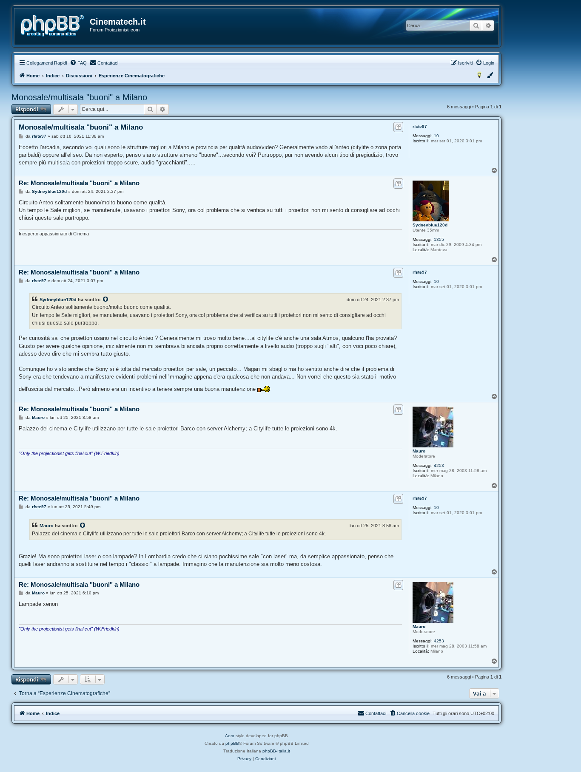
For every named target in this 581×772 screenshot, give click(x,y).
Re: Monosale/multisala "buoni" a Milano (79, 183)
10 (436, 135)
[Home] (52, 26)
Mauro (419, 451)
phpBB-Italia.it (276, 751)
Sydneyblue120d (430, 225)
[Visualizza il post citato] (106, 299)
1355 (439, 239)
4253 (439, 465)
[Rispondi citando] (398, 127)
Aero (229, 735)
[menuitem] (78, 63)
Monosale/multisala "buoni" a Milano (79, 97)
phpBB (232, 743)
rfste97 (420, 126)
